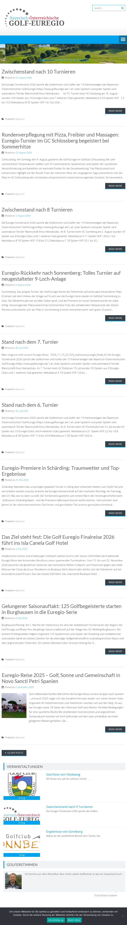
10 (75, 60)
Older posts (15, 752)
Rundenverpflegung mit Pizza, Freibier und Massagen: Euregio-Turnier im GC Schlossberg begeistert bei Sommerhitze (60, 140)
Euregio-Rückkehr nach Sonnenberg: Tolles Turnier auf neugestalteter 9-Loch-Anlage (61, 276)
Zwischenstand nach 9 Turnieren (69, 807)
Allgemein (20, 118)
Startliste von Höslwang (63, 774)
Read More (115, 110)
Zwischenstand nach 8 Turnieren (37, 210)
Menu (123, 39)
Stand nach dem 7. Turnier (30, 342)
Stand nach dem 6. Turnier (30, 405)
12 (83, 60)
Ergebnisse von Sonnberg (64, 831)
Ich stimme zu (56, 920)
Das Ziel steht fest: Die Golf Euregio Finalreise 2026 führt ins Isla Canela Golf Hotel (58, 540)
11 (79, 60)
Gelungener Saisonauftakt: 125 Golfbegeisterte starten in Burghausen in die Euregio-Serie (62, 609)
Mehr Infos (74, 920)
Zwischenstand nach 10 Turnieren (38, 71)
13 (87, 60)
